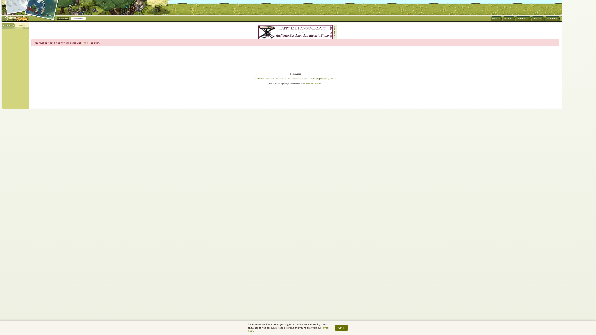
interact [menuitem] (508, 18)
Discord (333, 79)
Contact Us (270, 79)
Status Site (315, 79)
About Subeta (259, 79)
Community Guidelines (301, 79)
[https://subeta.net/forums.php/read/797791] (295, 32)
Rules (289, 79)
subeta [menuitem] (496, 18)
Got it (341, 327)
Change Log (324, 79)
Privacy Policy (281, 79)
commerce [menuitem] (522, 18)
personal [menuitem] (537, 18)
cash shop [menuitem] (552, 18)
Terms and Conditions (313, 84)
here (86, 42)
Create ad (335, 32)
